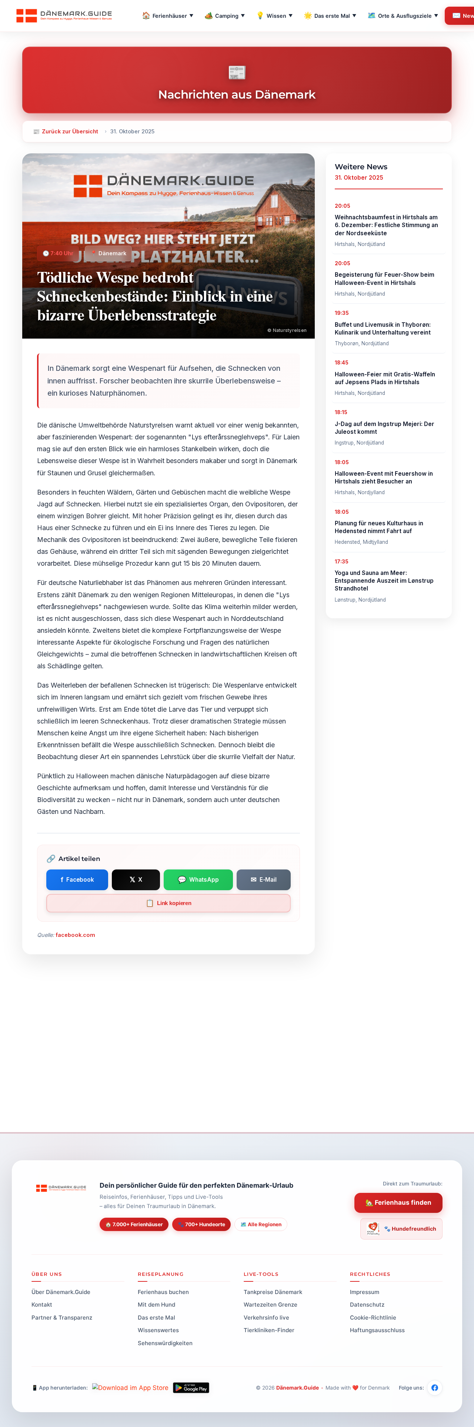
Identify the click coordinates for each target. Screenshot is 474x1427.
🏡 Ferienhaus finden (398, 1202)
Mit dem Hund (156, 1304)
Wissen (274, 15)
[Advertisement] (237, 1065)
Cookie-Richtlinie (373, 1317)
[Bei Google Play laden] (191, 1388)
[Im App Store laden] (130, 1388)
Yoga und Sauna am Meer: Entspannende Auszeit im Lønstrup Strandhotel (384, 580)
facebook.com (75, 935)
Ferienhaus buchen (163, 1291)
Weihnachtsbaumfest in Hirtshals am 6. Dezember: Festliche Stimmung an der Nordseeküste (386, 225)
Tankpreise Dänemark (273, 1291)
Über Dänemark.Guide (60, 1291)
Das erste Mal (330, 15)
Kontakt (41, 1304)
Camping (224, 15)
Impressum (364, 1291)
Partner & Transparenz (61, 1317)
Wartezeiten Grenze (270, 1304)
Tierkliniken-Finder (269, 1330)
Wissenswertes (158, 1330)
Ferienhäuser (167, 15)
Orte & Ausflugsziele (402, 15)
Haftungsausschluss (377, 1330)
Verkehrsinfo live (266, 1317)
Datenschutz (367, 1304)
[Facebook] (435, 1388)
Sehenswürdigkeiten (165, 1343)
